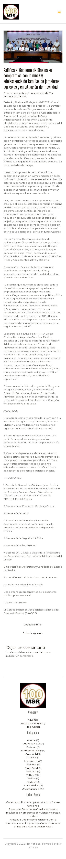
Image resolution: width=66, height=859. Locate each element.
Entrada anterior (33, 624)
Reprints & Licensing (33, 723)
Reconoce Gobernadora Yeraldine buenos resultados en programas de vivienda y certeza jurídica (33, 812)
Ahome (31, 740)
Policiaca (31, 771)
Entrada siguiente (33, 633)
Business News (31, 743)
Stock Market (31, 785)
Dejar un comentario (15, 93)
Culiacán (31, 747)
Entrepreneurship (31, 750)
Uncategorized (38, 93)
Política (30, 775)
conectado (38, 652)
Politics (31, 778)
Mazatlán (31, 764)
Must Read (31, 768)
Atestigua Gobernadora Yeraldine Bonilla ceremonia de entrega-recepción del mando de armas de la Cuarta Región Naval (33, 823)
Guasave (32, 757)
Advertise (33, 719)
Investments (31, 761)
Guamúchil (31, 754)
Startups (31, 782)
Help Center (33, 726)
